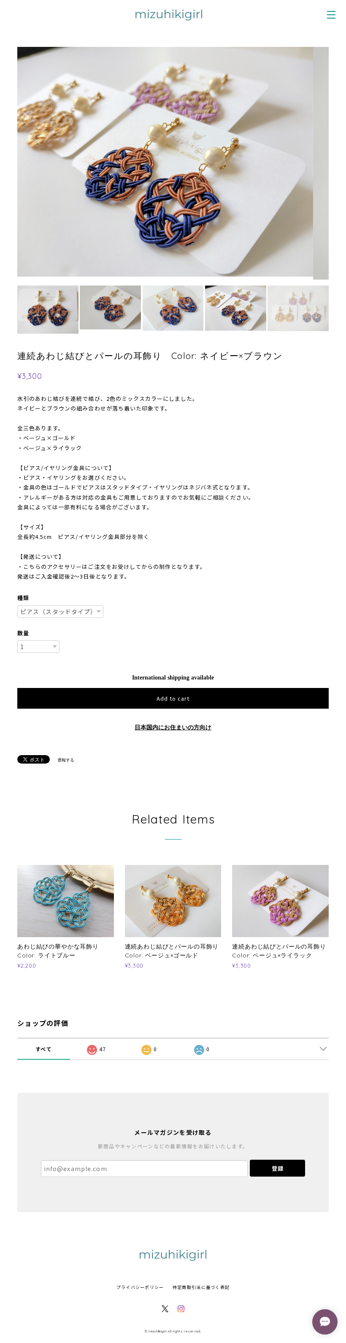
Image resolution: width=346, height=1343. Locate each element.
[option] (173, 164)
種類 (23, 599)
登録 (278, 1169)
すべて (43, 1050)
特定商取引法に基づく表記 (201, 1288)
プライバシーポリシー (140, 1288)
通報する (65, 761)
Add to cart (173, 700)
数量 (23, 634)
